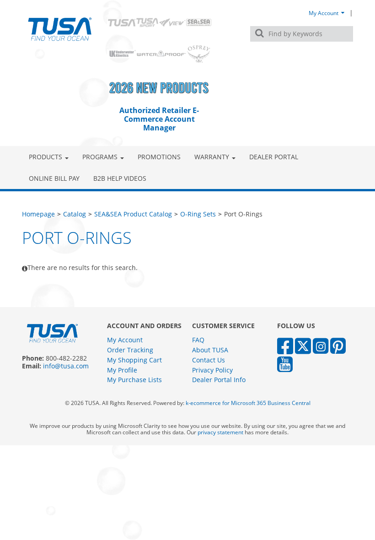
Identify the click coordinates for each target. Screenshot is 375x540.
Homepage (38, 214)
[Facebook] (285, 345)
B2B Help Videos (119, 178)
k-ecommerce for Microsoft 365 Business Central (248, 403)
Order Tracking (130, 350)
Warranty (211, 156)
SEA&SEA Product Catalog (133, 214)
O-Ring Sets (198, 214)
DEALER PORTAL (273, 156)
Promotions (159, 156)
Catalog (74, 214)
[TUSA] (60, 29)
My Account (324, 12)
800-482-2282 (66, 358)
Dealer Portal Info (219, 379)
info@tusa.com (66, 366)
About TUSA (210, 350)
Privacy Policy (212, 370)
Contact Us (208, 360)
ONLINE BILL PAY (54, 178)
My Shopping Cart (134, 360)
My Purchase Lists (134, 379)
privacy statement (220, 432)
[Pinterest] (338, 345)
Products (45, 156)
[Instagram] (320, 345)
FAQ (198, 339)
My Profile (122, 370)
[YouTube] (285, 363)
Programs (100, 156)
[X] (303, 345)
